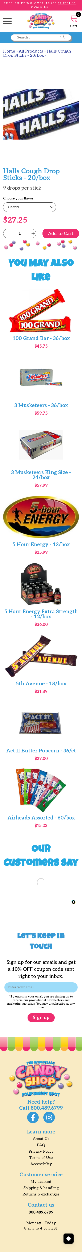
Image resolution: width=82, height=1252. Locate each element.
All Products (31, 51)
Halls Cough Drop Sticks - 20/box (37, 53)
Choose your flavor (18, 198)
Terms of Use (41, 1158)
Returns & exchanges (41, 1194)
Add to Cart (60, 233)
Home (9, 51)
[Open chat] (68, 1239)
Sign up (41, 1017)
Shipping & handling (41, 1188)
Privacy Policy (41, 1151)
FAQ (41, 1145)
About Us (41, 1139)
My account (41, 1181)
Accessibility (41, 1164)
